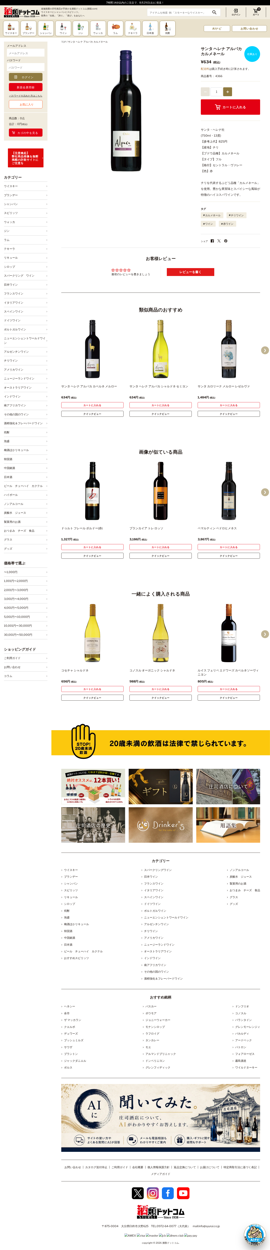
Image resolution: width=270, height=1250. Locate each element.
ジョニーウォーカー (157, 1020)
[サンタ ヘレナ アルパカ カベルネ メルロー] (92, 349)
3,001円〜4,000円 (16, 598)
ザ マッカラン (72, 1020)
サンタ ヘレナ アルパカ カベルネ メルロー (89, 386)
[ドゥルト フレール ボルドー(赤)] (92, 491)
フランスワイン (13, 293)
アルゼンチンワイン (16, 351)
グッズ (8, 548)
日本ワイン (11, 284)
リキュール (11, 257)
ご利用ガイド (12, 658)
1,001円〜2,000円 (16, 581)
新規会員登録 (26, 87)
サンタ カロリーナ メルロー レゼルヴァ (224, 386)
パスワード (14, 60)
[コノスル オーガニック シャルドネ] (160, 633)
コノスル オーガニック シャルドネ (152, 670)
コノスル (240, 1013)
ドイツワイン (12, 320)
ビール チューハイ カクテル (23, 486)
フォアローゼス (245, 1053)
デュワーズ (71, 1033)
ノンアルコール (13, 503)
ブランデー (11, 195)
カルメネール (213, 215)
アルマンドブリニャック (160, 1053)
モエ (148, 1047)
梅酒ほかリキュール (16, 450)
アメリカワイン (13, 369)
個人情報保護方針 (158, 1167)
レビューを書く (190, 272)
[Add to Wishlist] (113, 375)
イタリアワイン (13, 302)
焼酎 (6, 432)
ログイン (236, 14)
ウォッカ (9, 222)
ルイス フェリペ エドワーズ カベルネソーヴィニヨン (228, 672)
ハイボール (11, 494)
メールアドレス (16, 45)
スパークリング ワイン (19, 275)
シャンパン (11, 204)
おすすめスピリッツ (76, 958)
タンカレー (152, 1040)
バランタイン (243, 1020)
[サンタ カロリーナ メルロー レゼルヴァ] (229, 349)
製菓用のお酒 (12, 521)
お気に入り (27, 104)
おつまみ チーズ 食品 (19, 530)
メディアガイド (160, 1173)
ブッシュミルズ (73, 1040)
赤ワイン (228, 223)
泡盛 (6, 441)
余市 (67, 1013)
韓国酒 (8, 459)
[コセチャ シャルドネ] (92, 633)
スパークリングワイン (158, 870)
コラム (8, 676)
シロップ (9, 266)
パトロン (240, 1047)
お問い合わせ (249, 28)
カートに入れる (234, 107)
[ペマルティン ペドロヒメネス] (229, 491)
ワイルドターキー (246, 1067)
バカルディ (242, 1033)
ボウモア (151, 1013)
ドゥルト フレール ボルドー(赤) (82, 528)
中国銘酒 (9, 468)
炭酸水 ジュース (15, 512)
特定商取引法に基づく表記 (240, 1167)
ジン (6, 230)
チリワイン (11, 360)
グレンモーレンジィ (247, 1026)
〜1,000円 (10, 572)
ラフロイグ (152, 1033)
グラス (8, 539)
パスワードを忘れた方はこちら (25, 95)
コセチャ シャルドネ (75, 670)
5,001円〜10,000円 (17, 616)
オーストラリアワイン (18, 387)
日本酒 (8, 477)
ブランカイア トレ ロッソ (146, 528)
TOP (63, 41)
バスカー (151, 1006)
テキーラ (9, 248)
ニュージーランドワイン (19, 378)
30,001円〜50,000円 (18, 634)
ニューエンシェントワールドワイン (24, 340)
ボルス (68, 1067)
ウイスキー (11, 186)
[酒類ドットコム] (22, 12)
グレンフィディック (157, 1067)
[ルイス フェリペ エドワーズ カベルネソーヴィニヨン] (229, 633)
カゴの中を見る (27, 132)
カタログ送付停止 (96, 1167)
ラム (6, 239)
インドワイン (12, 396)
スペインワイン (13, 311)
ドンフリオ (242, 1006)
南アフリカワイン (15, 405)
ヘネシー (69, 1006)
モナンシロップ (155, 1026)
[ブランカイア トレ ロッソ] (160, 491)
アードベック (243, 1040)
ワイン (209, 223)
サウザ (68, 1047)
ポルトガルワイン (15, 329)
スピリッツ (11, 212)
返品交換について (185, 1167)
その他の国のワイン (16, 414)
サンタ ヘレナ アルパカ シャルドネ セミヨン (158, 386)
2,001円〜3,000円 (16, 590)
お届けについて (209, 1167)
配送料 (205, 68)
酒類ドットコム (170, 1242)
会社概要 (137, 1167)
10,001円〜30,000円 (18, 625)
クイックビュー (92, 413)
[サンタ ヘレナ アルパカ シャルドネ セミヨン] (160, 349)
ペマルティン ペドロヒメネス (217, 528)
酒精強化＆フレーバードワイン (23, 423)
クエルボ (69, 1026)
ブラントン (71, 1053)
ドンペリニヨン (155, 1060)
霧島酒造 (240, 1060)
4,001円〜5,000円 (16, 607)
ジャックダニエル (75, 1060)
